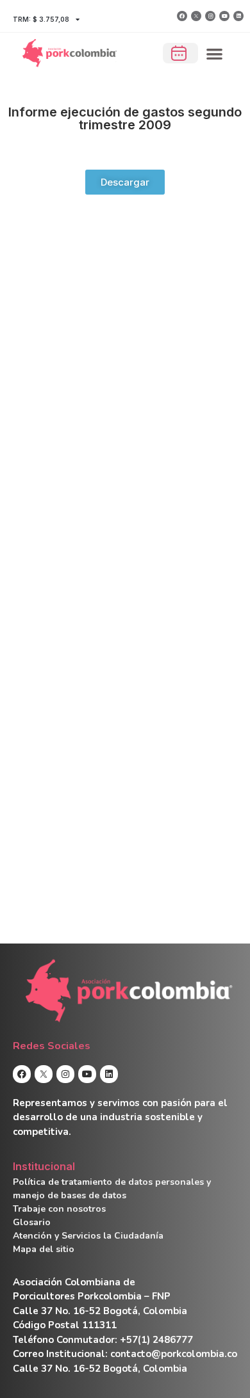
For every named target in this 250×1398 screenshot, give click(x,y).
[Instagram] (210, 16)
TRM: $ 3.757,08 (41, 19)
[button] (215, 53)
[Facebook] (182, 16)
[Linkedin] (238, 16)
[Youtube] (224, 16)
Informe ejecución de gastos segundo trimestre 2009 (125, 118)
